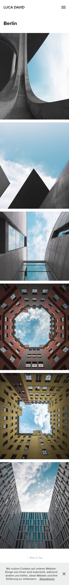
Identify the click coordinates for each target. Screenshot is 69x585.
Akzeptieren (47, 579)
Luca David (14, 7)
